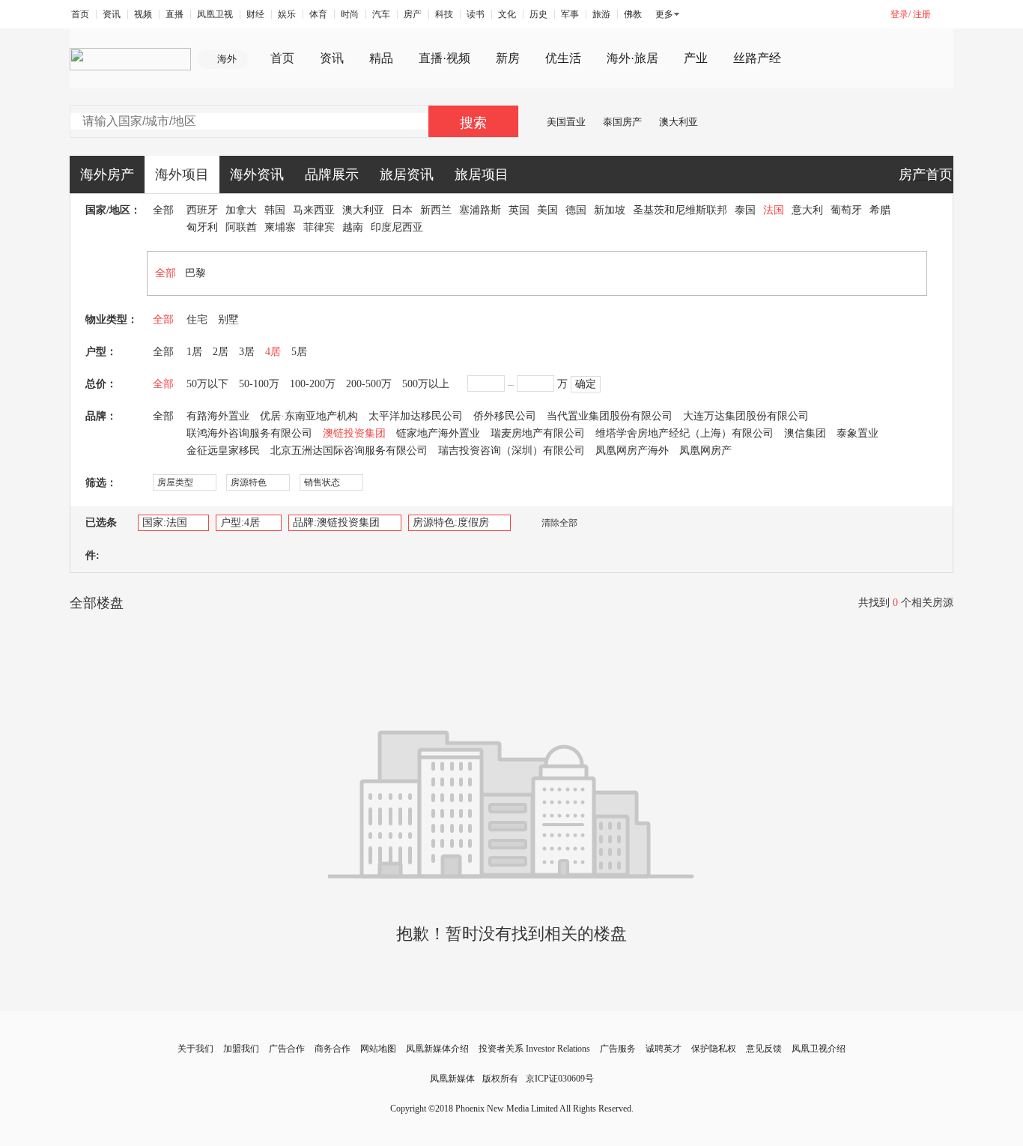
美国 (547, 210)
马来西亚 (314, 210)
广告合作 (287, 1048)
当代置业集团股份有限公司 (610, 416)
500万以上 (425, 383)
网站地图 (378, 1048)
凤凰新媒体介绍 (437, 1048)
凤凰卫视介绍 (819, 1048)
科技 (444, 14)
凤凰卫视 (215, 14)
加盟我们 (241, 1048)
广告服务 (618, 1048)
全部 (163, 210)
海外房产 (107, 174)
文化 (507, 14)
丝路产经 (757, 58)
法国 (773, 210)
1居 (194, 351)
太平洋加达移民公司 (415, 416)
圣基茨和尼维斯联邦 (680, 210)
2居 (220, 351)
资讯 (112, 14)
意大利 (807, 210)
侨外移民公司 (504, 416)
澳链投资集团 (354, 433)
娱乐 (287, 14)
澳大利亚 (678, 121)
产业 (696, 58)
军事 (570, 14)
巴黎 (195, 273)
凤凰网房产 (705, 450)
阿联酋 (241, 227)
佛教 (633, 14)
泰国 (745, 210)
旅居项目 (482, 174)
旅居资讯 (407, 174)
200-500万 (369, 383)
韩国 (274, 210)
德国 (575, 210)
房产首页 (926, 174)
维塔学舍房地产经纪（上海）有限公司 (684, 433)
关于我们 (195, 1048)
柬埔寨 (280, 227)
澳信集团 (805, 433)
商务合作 (332, 1048)
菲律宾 (319, 227)
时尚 (350, 14)
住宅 (196, 319)
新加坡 (609, 210)
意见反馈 (764, 1048)
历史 (538, 14)
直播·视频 (444, 58)
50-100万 (259, 383)
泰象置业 (857, 433)
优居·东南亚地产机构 (309, 416)
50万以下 (207, 383)
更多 (664, 14)
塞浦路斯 (480, 210)
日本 (402, 210)
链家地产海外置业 (438, 433)
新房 (508, 58)
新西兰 (436, 210)
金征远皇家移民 (223, 450)
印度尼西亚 (397, 227)
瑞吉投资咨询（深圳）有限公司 (511, 450)
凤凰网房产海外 (632, 450)
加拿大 (241, 210)
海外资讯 (257, 174)
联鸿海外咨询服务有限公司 (249, 433)
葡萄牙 (846, 210)
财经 (255, 14)
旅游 (601, 14)
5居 (299, 351)
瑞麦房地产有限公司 (538, 433)
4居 (273, 351)
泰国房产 (622, 121)
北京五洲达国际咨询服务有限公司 (349, 450)
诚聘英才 (664, 1048)
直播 (174, 14)
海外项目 (182, 174)
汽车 (381, 14)
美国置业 (566, 121)
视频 (143, 14)
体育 (318, 14)
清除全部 (559, 523)
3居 (247, 351)
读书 (476, 14)
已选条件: (101, 539)
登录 (899, 14)
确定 (585, 383)
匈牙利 (202, 227)
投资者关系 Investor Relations (534, 1048)
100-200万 (313, 383)
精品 (381, 58)
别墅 (228, 319)
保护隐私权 (713, 1048)
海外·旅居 (632, 58)
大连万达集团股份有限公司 (746, 416)
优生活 (563, 58)
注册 (922, 14)
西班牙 (202, 210)
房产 (413, 14)
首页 (80, 14)
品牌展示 (332, 174)
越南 (352, 227)
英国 (519, 210)
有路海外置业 (217, 416)
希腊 (879, 210)
